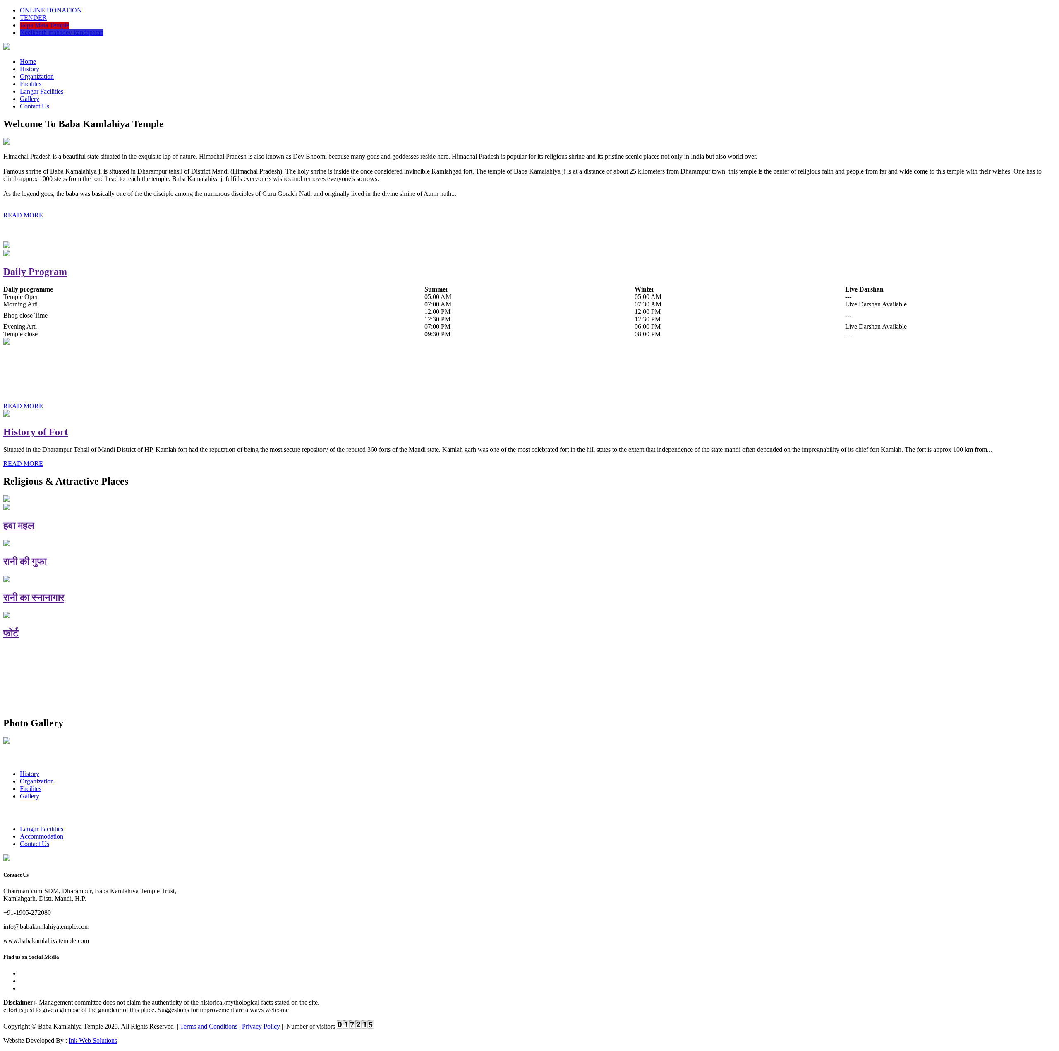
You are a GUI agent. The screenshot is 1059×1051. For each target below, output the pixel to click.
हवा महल (18, 525)
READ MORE (23, 215)
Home (28, 61)
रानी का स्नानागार (33, 597)
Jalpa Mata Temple (44, 25)
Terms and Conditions (208, 1026)
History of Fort (35, 432)
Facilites (30, 83)
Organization (37, 76)
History (29, 68)
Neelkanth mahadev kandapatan (61, 32)
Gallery (29, 98)
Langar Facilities (41, 91)
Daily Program (35, 271)
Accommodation (41, 836)
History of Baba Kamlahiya (61, 359)
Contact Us (34, 106)
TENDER (33, 17)
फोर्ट (11, 633)
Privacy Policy (261, 1026)
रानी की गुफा (25, 561)
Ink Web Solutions (93, 1040)
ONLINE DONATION (51, 10)
